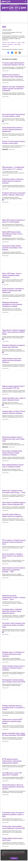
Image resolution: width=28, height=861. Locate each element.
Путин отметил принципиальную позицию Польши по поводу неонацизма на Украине (12, 453)
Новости (4, 42)
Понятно (14, 858)
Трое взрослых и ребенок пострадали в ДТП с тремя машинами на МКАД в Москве (13, 332)
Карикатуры (10, 44)
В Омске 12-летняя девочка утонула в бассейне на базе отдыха (13, 142)
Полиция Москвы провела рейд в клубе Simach (12, 839)
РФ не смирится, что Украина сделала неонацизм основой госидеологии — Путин (14, 542)
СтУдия (22, 42)
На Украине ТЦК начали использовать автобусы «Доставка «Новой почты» (13, 194)
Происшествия (5, 46)
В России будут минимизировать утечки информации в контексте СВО (13, 827)
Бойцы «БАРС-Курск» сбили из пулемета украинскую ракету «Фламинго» (11, 275)
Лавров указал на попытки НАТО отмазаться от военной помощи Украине (12, 721)
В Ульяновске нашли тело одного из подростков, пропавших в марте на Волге (13, 814)
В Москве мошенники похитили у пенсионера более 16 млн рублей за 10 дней (13, 707)
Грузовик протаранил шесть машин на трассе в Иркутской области (13, 399)
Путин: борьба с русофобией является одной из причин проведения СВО (13, 503)
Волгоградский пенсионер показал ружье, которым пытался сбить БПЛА (13, 680)
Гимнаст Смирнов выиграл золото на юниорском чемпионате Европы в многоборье (13, 668)
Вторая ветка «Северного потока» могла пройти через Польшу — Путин (13, 491)
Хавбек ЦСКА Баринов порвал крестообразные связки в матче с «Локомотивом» (12, 234)
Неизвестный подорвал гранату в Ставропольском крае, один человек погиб (13, 439)
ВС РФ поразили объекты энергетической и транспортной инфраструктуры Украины (11, 761)
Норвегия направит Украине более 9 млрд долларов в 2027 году (13, 387)
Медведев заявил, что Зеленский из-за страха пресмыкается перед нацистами (13, 654)
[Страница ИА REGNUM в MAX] (8, 53)
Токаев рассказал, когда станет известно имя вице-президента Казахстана (11, 360)
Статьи (8, 42)
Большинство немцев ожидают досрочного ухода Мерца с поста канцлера (12, 247)
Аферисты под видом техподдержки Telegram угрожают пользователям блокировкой (13, 88)
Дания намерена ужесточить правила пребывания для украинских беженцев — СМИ (13, 569)
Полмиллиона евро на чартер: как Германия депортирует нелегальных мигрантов (13, 786)
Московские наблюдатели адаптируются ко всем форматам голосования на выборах (12, 304)
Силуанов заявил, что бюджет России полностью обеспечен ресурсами (13, 412)
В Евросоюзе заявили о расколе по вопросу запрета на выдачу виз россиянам (13, 181)
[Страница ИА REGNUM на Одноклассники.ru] (16, 53)
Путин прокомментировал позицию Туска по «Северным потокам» (13, 465)
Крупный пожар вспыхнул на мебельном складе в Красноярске (12, 75)
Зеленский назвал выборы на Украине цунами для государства (12, 515)
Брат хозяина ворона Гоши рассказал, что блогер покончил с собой (13, 115)
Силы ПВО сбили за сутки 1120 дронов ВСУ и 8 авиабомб (12, 774)
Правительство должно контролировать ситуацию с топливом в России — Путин (13, 597)
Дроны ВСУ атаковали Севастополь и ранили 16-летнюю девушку (13, 221)
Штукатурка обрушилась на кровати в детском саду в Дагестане (13, 346)
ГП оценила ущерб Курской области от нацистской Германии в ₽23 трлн (13, 63)
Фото (16, 42)
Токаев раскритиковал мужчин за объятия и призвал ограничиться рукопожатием (12, 129)
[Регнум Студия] (14, 7)
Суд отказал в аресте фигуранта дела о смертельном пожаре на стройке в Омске (13, 625)
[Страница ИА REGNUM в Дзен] (20, 53)
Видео (19, 42)
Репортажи (4, 44)
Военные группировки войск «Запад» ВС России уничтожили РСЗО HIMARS (13, 734)
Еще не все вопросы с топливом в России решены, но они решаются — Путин (13, 556)
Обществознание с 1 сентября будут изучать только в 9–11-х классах (13, 168)
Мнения (12, 42)
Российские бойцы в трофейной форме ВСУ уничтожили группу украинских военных (12, 611)
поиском (13, 32)
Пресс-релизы (17, 44)
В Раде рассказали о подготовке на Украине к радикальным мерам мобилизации (13, 290)
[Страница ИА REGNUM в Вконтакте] (12, 53)
